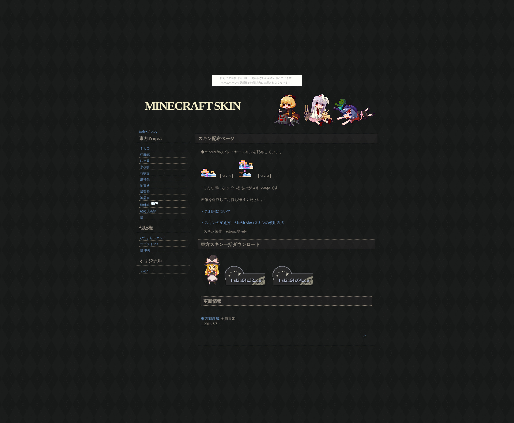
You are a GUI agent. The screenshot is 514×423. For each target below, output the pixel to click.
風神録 (145, 179)
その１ (145, 271)
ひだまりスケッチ (153, 237)
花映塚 (145, 173)
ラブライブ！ (149, 244)
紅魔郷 (145, 154)
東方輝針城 (210, 318)
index (143, 131)
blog (154, 131)
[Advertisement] (257, 37)
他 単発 (145, 250)
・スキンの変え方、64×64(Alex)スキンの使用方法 (242, 222)
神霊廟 (145, 198)
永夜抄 (145, 167)
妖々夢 (145, 161)
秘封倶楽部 (148, 211)
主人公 (145, 148)
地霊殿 (145, 185)
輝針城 (145, 205)
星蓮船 (145, 191)
